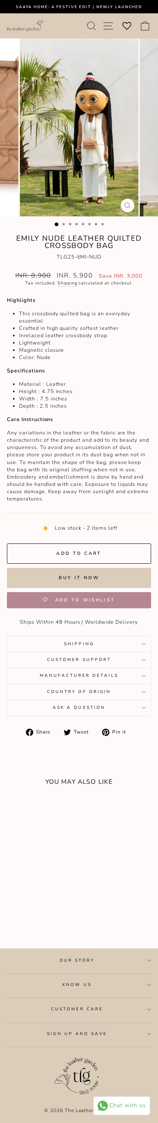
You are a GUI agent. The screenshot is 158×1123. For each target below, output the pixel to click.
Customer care (77, 1009)
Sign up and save (77, 1034)
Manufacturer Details (79, 675)
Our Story (77, 960)
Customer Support (79, 660)
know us (77, 985)
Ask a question (79, 707)
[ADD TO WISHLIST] (17, 807)
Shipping (67, 283)
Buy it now (79, 578)
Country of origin (79, 692)
